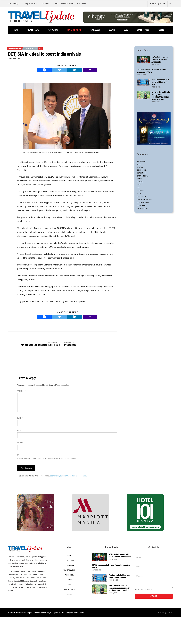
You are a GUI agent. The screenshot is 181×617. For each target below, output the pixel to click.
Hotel (139, 185)
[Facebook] (44, 70)
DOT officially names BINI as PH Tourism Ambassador (159, 59)
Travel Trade (33, 30)
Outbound (140, 191)
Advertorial (141, 161)
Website (20, 443)
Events (112, 30)
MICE (138, 188)
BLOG (126, 30)
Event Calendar (142, 176)
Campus (140, 167)
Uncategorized (142, 208)
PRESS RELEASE (15, 59)
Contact (54, 4)
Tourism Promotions (144, 199)
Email (20, 430)
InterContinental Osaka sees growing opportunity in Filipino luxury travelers (160, 95)
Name (20, 418)
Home (16, 30)
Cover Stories (81, 4)
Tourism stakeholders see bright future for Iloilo (160, 82)
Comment (21, 391)
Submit (153, 596)
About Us (45, 4)
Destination (53, 30)
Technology (95, 30)
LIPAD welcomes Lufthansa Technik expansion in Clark (151, 70)
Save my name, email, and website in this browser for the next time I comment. (46, 459)
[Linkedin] (74, 70)
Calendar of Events (66, 4)
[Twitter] (59, 70)
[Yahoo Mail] (90, 70)
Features (140, 182)
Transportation (74, 30)
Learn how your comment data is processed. (68, 476)
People (161, 30)
